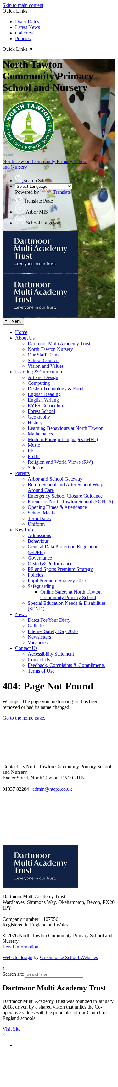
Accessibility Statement (51, 654)
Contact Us (26, 648)
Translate (62, 192)
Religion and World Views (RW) (60, 462)
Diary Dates (27, 21)
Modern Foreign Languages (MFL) (63, 439)
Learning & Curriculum (38, 371)
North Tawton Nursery (50, 349)
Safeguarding (41, 586)
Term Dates (39, 518)
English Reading (44, 394)
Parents (22, 473)
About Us (25, 337)
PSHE (34, 456)
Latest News (27, 27)
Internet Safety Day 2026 (53, 631)
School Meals (41, 512)
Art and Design (43, 377)
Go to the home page (23, 717)
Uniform (36, 524)
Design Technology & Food (55, 388)
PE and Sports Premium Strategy (60, 569)
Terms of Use (41, 670)
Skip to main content (23, 5)
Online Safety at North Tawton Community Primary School (71, 594)
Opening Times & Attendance (57, 507)
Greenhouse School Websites (69, 957)
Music (34, 445)
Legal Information (20, 946)
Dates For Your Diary (49, 620)
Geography (39, 416)
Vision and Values (46, 366)
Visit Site (11, 1029)
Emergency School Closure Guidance (65, 496)
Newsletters (39, 637)
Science (35, 467)
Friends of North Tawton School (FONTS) (70, 501)
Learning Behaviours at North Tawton (66, 428)
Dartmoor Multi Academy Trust (59, 343)
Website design (17, 957)
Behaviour (38, 541)
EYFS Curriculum (46, 405)
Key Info (24, 529)
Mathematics (40, 433)
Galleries (24, 32)
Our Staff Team (43, 354)
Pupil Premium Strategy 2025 (57, 580)
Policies (23, 38)
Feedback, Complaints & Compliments (66, 665)
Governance (40, 558)
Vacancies (38, 642)
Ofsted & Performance (50, 563)
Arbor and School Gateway (55, 479)
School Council (43, 360)
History (35, 422)
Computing (39, 383)
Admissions (39, 535)
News (21, 614)
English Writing (43, 400)
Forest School (41, 411)
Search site (13, 974)
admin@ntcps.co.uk (52, 789)
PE (31, 450)
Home (21, 332)
